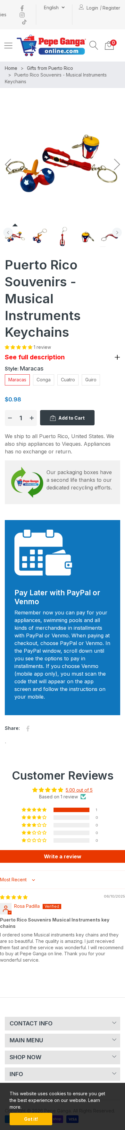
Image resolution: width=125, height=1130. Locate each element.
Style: (24, 368)
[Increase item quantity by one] (32, 418)
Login (92, 8)
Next (117, 232)
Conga (44, 379)
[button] (93, 45)
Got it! (31, 1119)
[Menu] (8, 45)
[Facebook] (22, 8)
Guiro (90, 379)
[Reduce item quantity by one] (10, 418)
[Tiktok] (24, 21)
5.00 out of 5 (79, 790)
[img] (14, 897)
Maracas (17, 379)
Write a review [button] (62, 856)
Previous (8, 232)
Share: (12, 728)
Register (111, 8)
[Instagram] (22, 14)
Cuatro (68, 379)
